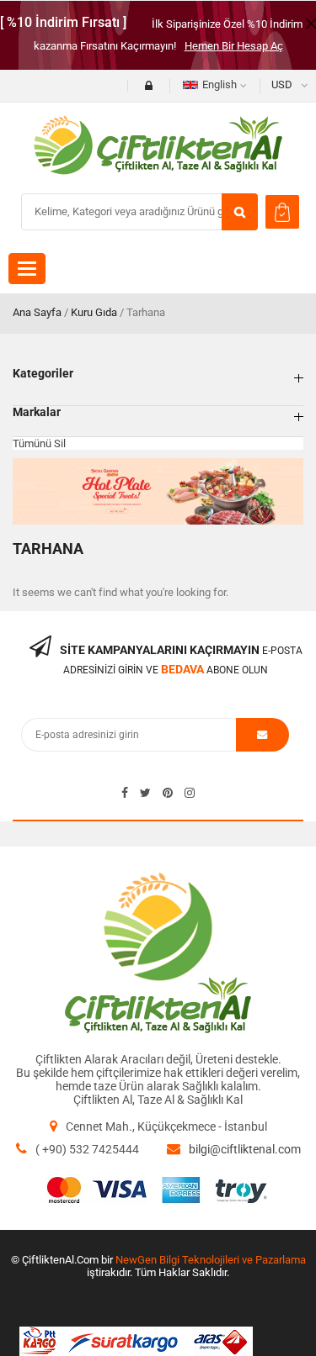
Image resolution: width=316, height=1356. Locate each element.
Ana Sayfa (37, 312)
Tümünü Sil (39, 443)
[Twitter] (145, 792)
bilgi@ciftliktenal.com (245, 1149)
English (219, 84)
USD (281, 84)
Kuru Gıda (94, 312)
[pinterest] (168, 792)
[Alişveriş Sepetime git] (282, 212)
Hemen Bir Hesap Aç (234, 46)
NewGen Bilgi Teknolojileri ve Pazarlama (210, 1259)
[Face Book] (124, 792)
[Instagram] (190, 792)
